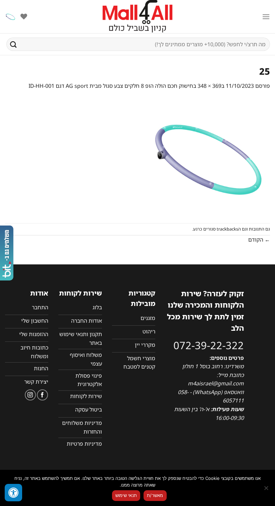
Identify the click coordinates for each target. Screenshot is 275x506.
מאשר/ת (155, 495)
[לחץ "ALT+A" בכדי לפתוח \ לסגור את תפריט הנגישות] (13, 492)
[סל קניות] (10, 16)
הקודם (259, 239)
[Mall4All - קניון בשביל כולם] (137, 17)
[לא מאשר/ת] (266, 490)
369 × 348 (209, 85)
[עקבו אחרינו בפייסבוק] (42, 394)
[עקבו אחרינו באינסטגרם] (30, 394)
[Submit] (13, 44)
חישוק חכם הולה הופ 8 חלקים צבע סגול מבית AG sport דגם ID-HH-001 (111, 85)
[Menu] (266, 16)
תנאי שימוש (126, 495)
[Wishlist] (23, 16)
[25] (208, 156)
